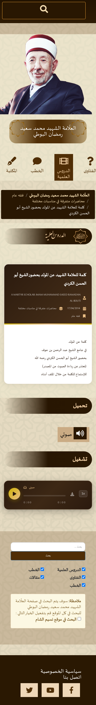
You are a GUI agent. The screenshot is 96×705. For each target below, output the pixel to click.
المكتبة (11, 171)
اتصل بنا (72, 677)
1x (83, 493)
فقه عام (17, 195)
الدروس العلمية (63, 174)
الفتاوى (75, 578)
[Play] (14, 494)
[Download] (72, 495)
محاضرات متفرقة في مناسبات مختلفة (58, 201)
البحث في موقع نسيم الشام (56, 619)
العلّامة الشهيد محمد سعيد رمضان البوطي (59, 195)
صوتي (67, 434)
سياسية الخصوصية (61, 671)
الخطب (37, 171)
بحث (48, 555)
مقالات (34, 578)
